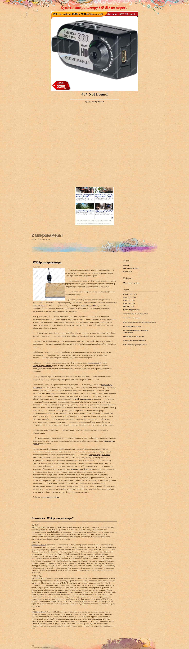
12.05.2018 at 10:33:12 (38, 545)
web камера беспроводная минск (135, 344)
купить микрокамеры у (131, 309)
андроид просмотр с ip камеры (134, 340)
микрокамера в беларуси (81, 469)
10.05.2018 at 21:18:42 (38, 527)
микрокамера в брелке (42, 365)
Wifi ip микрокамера (47, 262)
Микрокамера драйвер (131, 283)
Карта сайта (127, 271)
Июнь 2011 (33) (129, 303)
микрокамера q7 (94, 362)
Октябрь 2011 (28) (130, 294)
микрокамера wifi (40, 305)
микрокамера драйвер (50, 497)
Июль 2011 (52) (128, 300)
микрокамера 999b (88, 305)
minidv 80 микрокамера (131, 318)
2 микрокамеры (46, 235)
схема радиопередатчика (132, 326)
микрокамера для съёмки (99, 454)
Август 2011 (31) (129, 297)
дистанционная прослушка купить (135, 313)
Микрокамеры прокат (131, 268)
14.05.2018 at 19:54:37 (38, 612)
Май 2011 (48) (128, 306)
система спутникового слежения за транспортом (135, 331)
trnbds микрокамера (83, 399)
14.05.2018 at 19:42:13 (38, 578)
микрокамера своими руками (133, 336)
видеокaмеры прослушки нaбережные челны (139, 322)
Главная (126, 265)
